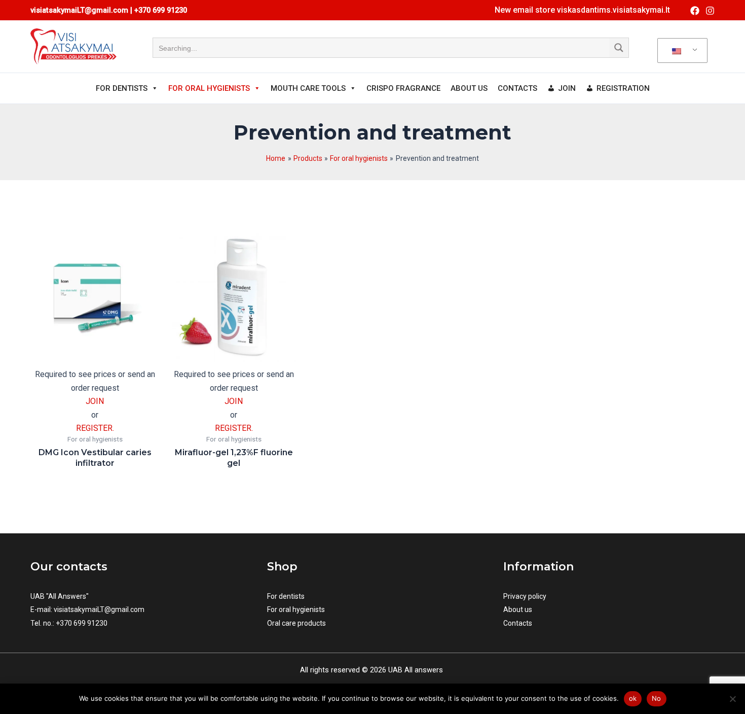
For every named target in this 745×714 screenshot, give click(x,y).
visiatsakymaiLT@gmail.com (99, 609)
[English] (680, 51)
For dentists (286, 596)
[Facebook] (694, 10)
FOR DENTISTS (121, 88)
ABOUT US (469, 88)
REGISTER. (95, 428)
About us (517, 609)
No (656, 698)
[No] (732, 699)
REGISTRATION (623, 88)
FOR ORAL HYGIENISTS (209, 88)
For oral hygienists (296, 609)
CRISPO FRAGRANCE (403, 88)
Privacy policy (524, 596)
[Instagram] (710, 10)
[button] (582, 10)
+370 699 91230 (160, 10)
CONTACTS (517, 88)
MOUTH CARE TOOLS (308, 88)
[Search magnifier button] (618, 47)
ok (633, 698)
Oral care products (296, 623)
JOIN (567, 88)
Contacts (517, 623)
